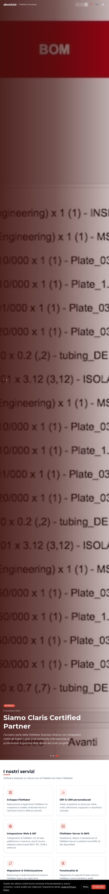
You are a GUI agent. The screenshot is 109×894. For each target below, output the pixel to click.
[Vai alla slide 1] (51, 756)
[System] (86, 5)
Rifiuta (85, 887)
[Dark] (82, 5)
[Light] (77, 5)
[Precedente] (6, 380)
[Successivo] (103, 380)
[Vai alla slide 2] (53, 756)
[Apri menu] (103, 4)
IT (92, 4)
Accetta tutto (98, 887)
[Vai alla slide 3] (57, 756)
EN (97, 4)
